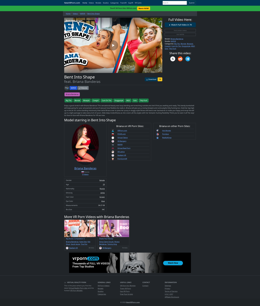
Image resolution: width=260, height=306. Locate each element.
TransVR (123, 3)
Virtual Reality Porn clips (78, 288)
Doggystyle (186, 46)
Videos (91, 3)
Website (84, 88)
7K (160, 79)
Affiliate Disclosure (172, 297)
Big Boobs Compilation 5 (75, 239)
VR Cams (138, 3)
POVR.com (122, 134)
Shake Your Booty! (106, 239)
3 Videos (85, 174)
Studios (106, 3)
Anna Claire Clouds (106, 242)
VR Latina (121, 152)
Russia (102, 189)
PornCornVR (122, 159)
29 (104, 184)
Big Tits (177, 44)
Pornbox (165, 134)
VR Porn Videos (103, 286)
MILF (193, 46)
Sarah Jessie (75, 244)
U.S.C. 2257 (169, 294)
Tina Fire (84, 244)
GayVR (130, 3)
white (102, 193)
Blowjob (190, 44)
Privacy (167, 288)
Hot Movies (166, 130)
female (102, 180)
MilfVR (73, 88)
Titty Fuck (172, 48)
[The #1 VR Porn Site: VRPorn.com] (130, 263)
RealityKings (167, 137)
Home (84, 3)
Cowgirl (168, 46)
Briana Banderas (177, 39)
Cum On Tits (176, 46)
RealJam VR (122, 155)
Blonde (183, 44)
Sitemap (168, 286)
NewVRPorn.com (72, 2)
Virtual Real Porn (124, 148)
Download (152, 79)
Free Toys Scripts (126, 294)
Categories (114, 3)
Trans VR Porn (125, 288)
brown (102, 197)
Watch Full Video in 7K (181, 24)
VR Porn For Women (128, 286)
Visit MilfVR (180, 34)
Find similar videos (180, 30)
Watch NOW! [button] (144, 8)
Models (98, 3)
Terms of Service (171, 291)
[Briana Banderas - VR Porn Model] (85, 144)
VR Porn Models (76, 290)
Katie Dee (83, 242)
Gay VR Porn (125, 291)
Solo (166, 48)
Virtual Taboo (123, 137)
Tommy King (112, 244)
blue (103, 201)
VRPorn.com (122, 130)
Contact (145, 286)
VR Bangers (122, 141)
